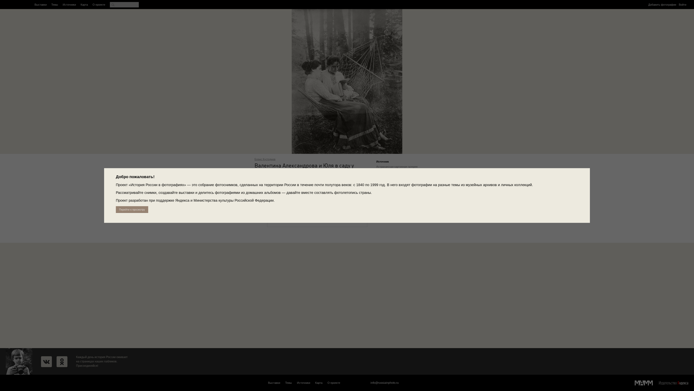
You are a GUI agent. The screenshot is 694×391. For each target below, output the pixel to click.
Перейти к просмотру (132, 209)
